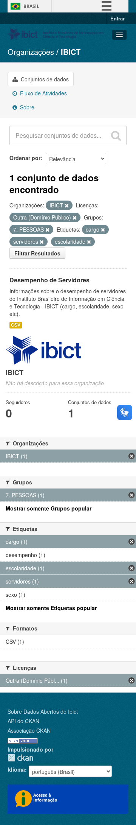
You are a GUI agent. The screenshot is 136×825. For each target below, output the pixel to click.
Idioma (16, 769)
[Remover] (67, 205)
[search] (116, 135)
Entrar (117, 18)
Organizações (31, 51)
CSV (15, 325)
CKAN (20, 758)
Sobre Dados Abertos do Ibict (43, 711)
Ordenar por (24, 158)
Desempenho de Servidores (49, 280)
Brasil (31, 6)
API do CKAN (23, 721)
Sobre (26, 107)
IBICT (70, 51)
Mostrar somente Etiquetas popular (51, 608)
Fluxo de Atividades (43, 93)
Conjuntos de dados (44, 79)
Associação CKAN (29, 730)
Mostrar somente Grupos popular (48, 508)
